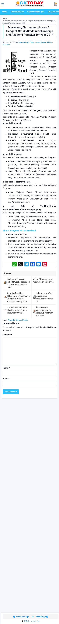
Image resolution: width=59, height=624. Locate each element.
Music (25, 320)
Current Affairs (17, 12)
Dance (18, 320)
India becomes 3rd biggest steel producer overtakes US (44, 297)
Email (6, 378)
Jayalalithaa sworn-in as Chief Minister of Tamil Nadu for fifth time (17, 310)
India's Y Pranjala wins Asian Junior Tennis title (43, 280)
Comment (8, 334)
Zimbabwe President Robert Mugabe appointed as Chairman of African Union (18, 283)
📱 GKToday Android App (31, 621)
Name (6, 368)
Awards (11, 320)
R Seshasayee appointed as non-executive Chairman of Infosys (44, 311)
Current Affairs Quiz (35, 12)
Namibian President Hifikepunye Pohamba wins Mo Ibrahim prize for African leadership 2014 (18, 297)
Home (4, 12)
